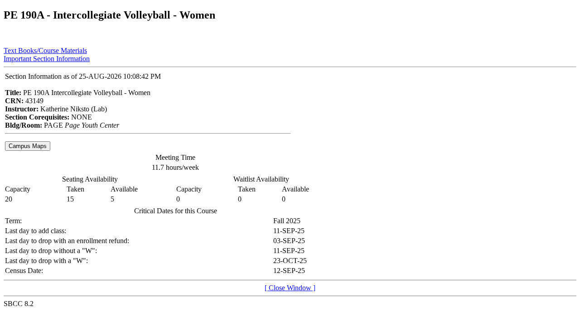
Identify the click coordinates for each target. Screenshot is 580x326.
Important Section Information (47, 58)
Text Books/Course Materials (45, 50)
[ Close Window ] (290, 288)
